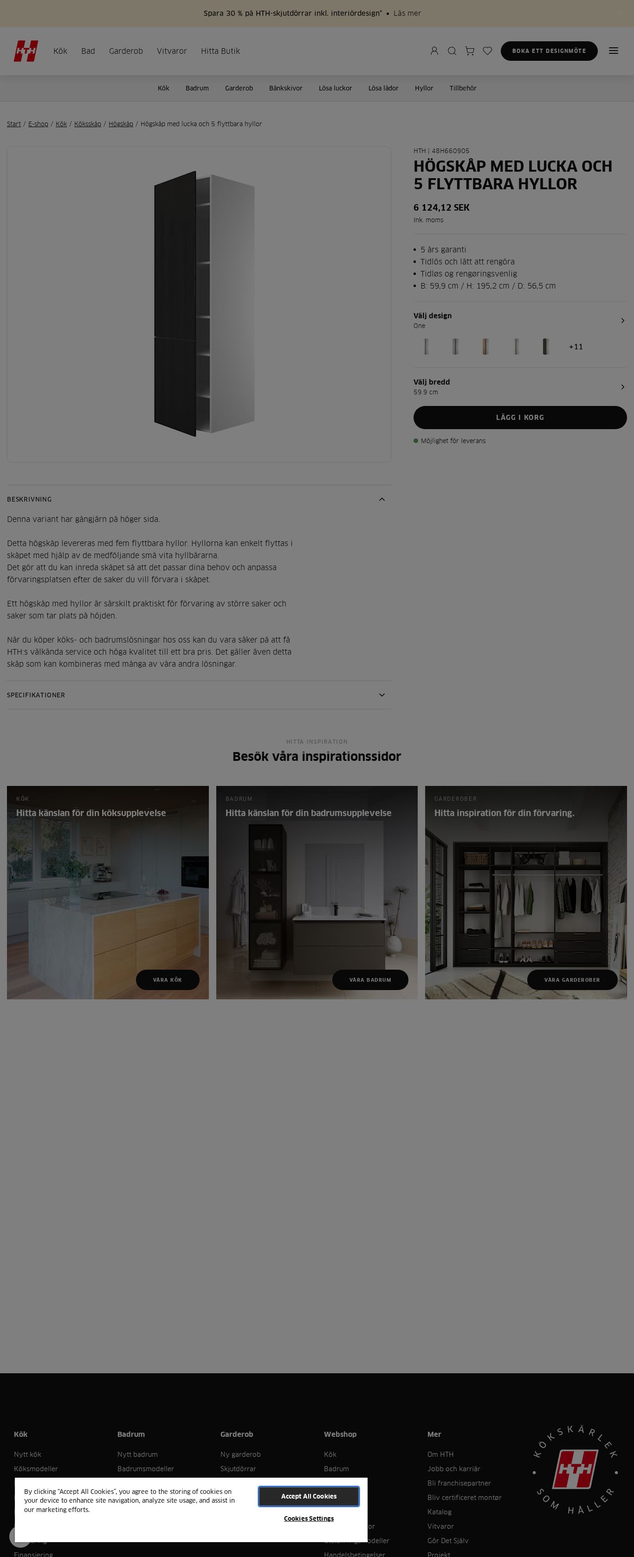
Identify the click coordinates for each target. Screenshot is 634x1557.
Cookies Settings (309, 1518)
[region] (191, 1509)
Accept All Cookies (308, 1496)
